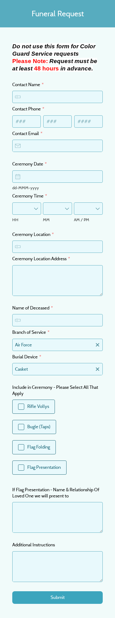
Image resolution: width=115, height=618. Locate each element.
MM (46, 219)
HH (15, 219)
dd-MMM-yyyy (25, 187)
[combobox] (26, 208)
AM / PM (81, 219)
